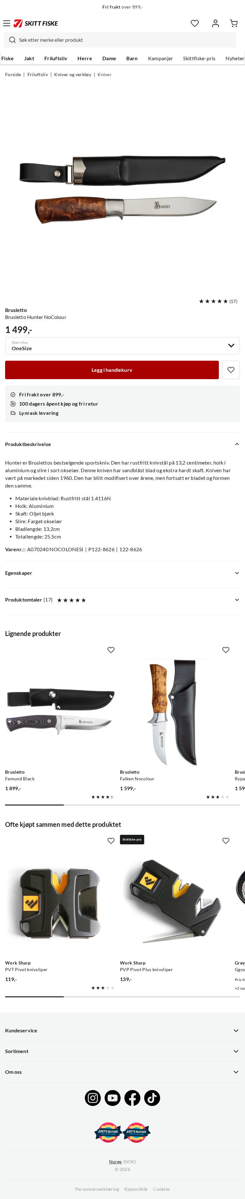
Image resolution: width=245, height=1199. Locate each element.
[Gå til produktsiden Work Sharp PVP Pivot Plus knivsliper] (175, 902)
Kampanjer (160, 58)
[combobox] (120, 39)
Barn (131, 58)
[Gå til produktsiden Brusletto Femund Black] (60, 711)
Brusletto (16, 310)
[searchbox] (126, 40)
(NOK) (122, 1161)
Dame (109, 58)
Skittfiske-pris (199, 58)
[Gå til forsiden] (35, 23)
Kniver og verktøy (72, 74)
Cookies (161, 1189)
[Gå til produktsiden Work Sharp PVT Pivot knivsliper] (60, 902)
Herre (85, 58)
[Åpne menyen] (6, 23)
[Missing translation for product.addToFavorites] (231, 370)
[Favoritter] (194, 23)
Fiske (7, 58)
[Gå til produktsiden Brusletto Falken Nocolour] (175, 711)
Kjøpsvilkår (136, 1189)
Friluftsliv (56, 58)
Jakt (29, 58)
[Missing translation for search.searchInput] (10, 40)
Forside (13, 74)
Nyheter (235, 58)
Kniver (105, 74)
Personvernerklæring (97, 1189)
